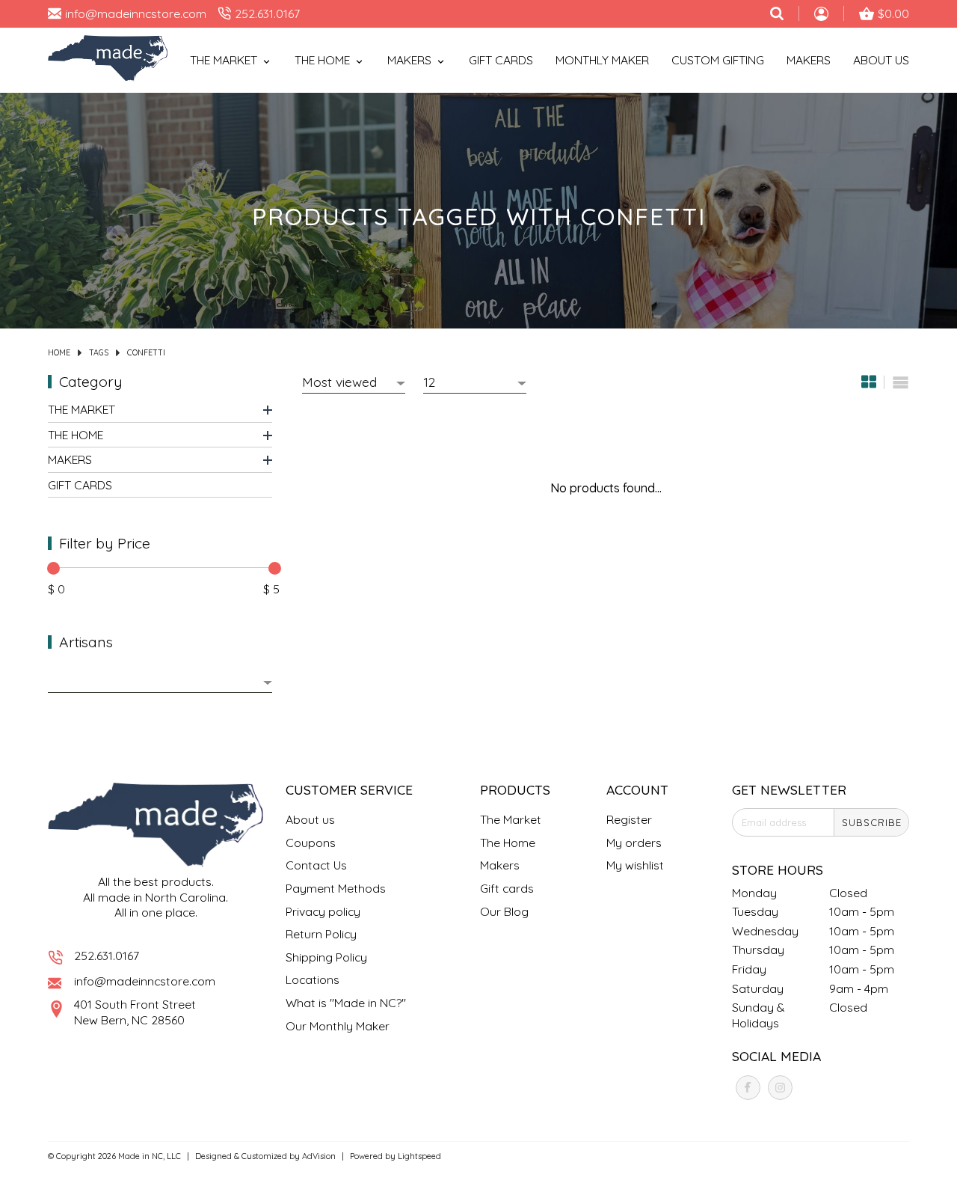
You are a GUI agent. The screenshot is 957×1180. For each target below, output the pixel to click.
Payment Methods (336, 888)
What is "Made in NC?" (346, 1002)
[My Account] (821, 16)
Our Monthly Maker (338, 1025)
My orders (634, 842)
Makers (809, 59)
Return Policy (321, 933)
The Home (75, 434)
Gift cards (501, 59)
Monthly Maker (602, 59)
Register (629, 819)
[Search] (777, 13)
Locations (312, 979)
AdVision (319, 1156)
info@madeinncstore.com (144, 980)
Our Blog (504, 911)
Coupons (311, 842)
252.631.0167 (106, 955)
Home (59, 353)
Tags (98, 353)
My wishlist (635, 865)
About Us (881, 59)
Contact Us (316, 865)
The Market (81, 409)
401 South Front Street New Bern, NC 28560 (135, 1012)
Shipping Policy (326, 957)
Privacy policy (323, 911)
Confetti (146, 353)
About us (310, 819)
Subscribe (872, 822)
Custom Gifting (717, 59)
